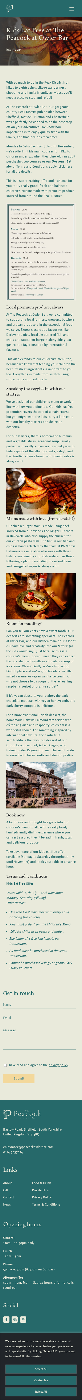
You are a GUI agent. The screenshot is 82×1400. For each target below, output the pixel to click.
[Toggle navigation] (72, 8)
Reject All (41, 1391)
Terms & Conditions (46, 1204)
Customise (41, 1380)
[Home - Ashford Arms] (22, 1115)
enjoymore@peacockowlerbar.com (28, 1147)
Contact (8, 1197)
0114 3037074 (13, 1152)
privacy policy (58, 1065)
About (7, 1183)
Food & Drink (41, 1183)
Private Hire (40, 1190)
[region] (41, 1366)
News (7, 1204)
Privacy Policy (42, 1197)
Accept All (41, 1369)
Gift (5, 1190)
